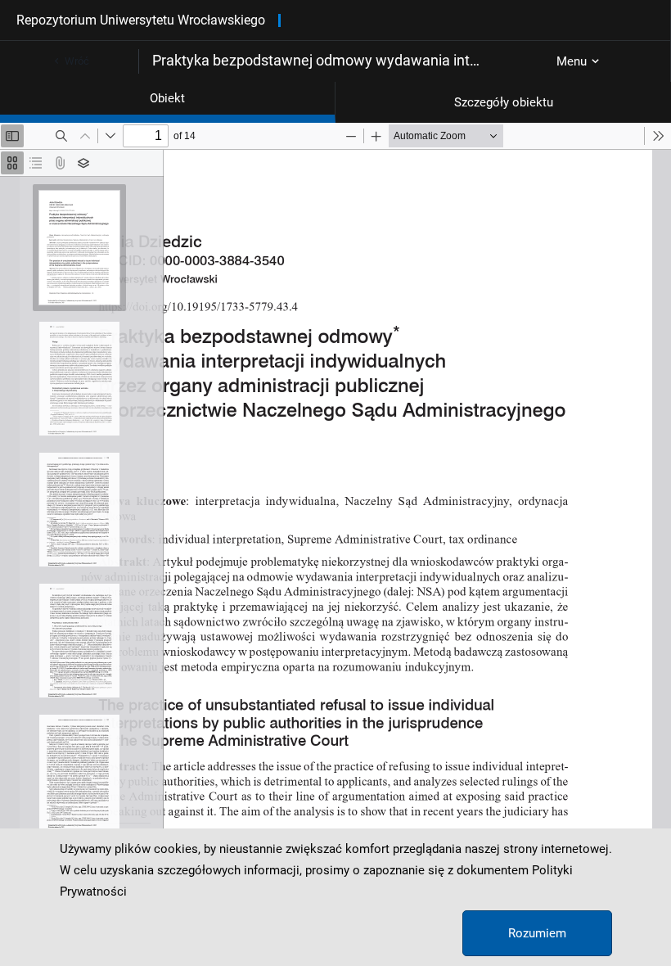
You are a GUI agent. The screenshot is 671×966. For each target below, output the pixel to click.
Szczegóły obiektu (503, 102)
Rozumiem (537, 933)
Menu (571, 61)
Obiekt (167, 98)
